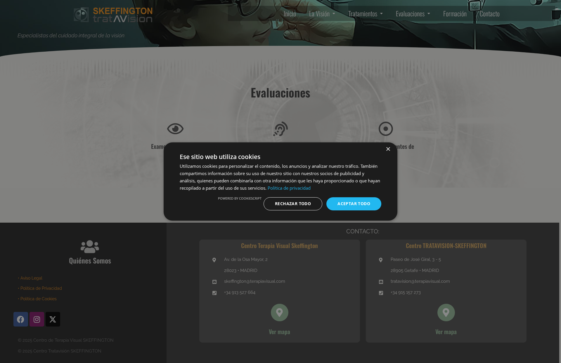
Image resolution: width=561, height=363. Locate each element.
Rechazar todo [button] (293, 203)
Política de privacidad (289, 188)
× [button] (388, 149)
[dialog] (280, 181)
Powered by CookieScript (240, 198)
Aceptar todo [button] (353, 203)
